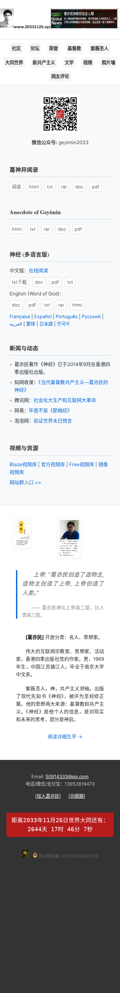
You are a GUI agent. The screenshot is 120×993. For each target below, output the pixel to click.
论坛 (34, 48)
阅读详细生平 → (65, 737)
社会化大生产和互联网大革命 (65, 400)
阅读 (16, 186)
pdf (95, 186)
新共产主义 (44, 62)
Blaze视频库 (23, 464)
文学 (69, 62)
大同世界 (14, 62)
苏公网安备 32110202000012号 (68, 856)
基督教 (74, 48)
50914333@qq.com (67, 776)
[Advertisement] (60, 920)
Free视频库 (81, 464)
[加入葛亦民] (48, 796)
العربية (16, 324)
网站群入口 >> (25, 482)
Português (67, 316)
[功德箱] (76, 796)
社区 (16, 48)
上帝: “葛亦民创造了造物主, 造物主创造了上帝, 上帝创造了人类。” (63, 583)
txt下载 (19, 282)
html (34, 186)
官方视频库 (53, 464)
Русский (91, 316)
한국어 (63, 324)
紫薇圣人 (99, 48)
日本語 (46, 324)
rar (64, 186)
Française (20, 316)
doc (79, 186)
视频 (87, 62)
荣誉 (53, 48)
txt (50, 186)
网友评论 (60, 76)
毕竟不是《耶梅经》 (50, 410)
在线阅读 (38, 270)
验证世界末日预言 (53, 421)
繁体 (30, 324)
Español (43, 316)
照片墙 (108, 62)
